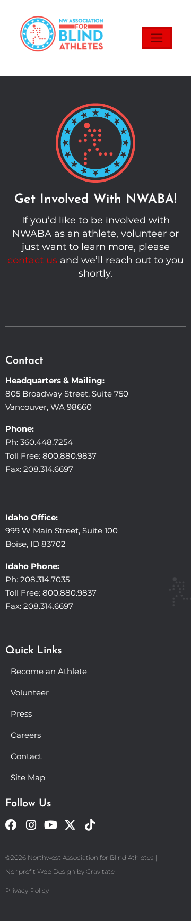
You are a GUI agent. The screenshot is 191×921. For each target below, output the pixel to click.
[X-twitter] (70, 825)
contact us (32, 260)
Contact (26, 756)
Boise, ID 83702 (35, 544)
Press (21, 714)
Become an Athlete (49, 671)
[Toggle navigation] (157, 38)
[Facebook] (11, 825)
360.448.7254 (46, 442)
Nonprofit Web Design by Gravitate (60, 871)
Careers (26, 735)
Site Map (28, 777)
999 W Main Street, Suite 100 (61, 531)
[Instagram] (31, 825)
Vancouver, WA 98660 (48, 407)
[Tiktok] (90, 825)
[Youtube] (50, 825)
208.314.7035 (45, 579)
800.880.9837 (69, 456)
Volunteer (30, 692)
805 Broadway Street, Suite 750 (66, 394)
